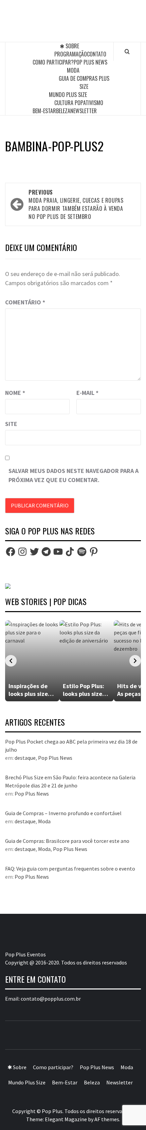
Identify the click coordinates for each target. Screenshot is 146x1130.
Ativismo (93, 103)
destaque (25, 757)
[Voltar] (11, 661)
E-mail (87, 393)
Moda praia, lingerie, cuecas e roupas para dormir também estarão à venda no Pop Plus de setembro (76, 204)
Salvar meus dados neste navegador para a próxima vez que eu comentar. (73, 475)
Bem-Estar (44, 111)
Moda (73, 70)
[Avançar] (135, 661)
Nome (15, 393)
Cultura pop (68, 103)
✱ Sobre (69, 46)
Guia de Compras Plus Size (84, 82)
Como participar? (53, 62)
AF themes (106, 1119)
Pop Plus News (90, 62)
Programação (70, 54)
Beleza (63, 111)
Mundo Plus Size (68, 95)
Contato (96, 54)
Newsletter (83, 111)
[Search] (127, 51)
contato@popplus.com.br (51, 998)
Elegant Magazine (66, 1119)
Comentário (25, 302)
